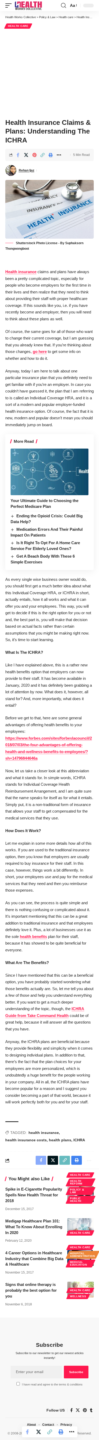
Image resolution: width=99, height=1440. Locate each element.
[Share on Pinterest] (34, 155)
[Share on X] (26, 155)
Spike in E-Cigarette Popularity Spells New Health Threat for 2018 (33, 1195)
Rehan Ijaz (26, 170)
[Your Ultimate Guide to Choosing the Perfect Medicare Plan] (49, 472)
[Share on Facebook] (18, 155)
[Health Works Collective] (28, 5)
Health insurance (20, 271)
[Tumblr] (91, 1410)
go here (40, 351)
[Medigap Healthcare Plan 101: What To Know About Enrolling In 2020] (80, 1226)
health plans (60, 1140)
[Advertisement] (49, 73)
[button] (9, 5)
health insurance (44, 1133)
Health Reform (76, 1182)
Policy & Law (77, 1191)
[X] (77, 1410)
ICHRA (79, 1140)
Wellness (78, 1296)
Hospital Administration (82, 1254)
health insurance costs (26, 1140)
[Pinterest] (85, 1410)
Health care (18, 25)
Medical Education (78, 1263)
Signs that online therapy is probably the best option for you (31, 1290)
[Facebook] (71, 1410)
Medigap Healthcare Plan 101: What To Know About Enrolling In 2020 (33, 1227)
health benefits (33, 936)
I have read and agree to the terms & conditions (52, 1384)
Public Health (75, 1199)
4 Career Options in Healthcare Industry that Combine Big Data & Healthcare (34, 1259)
